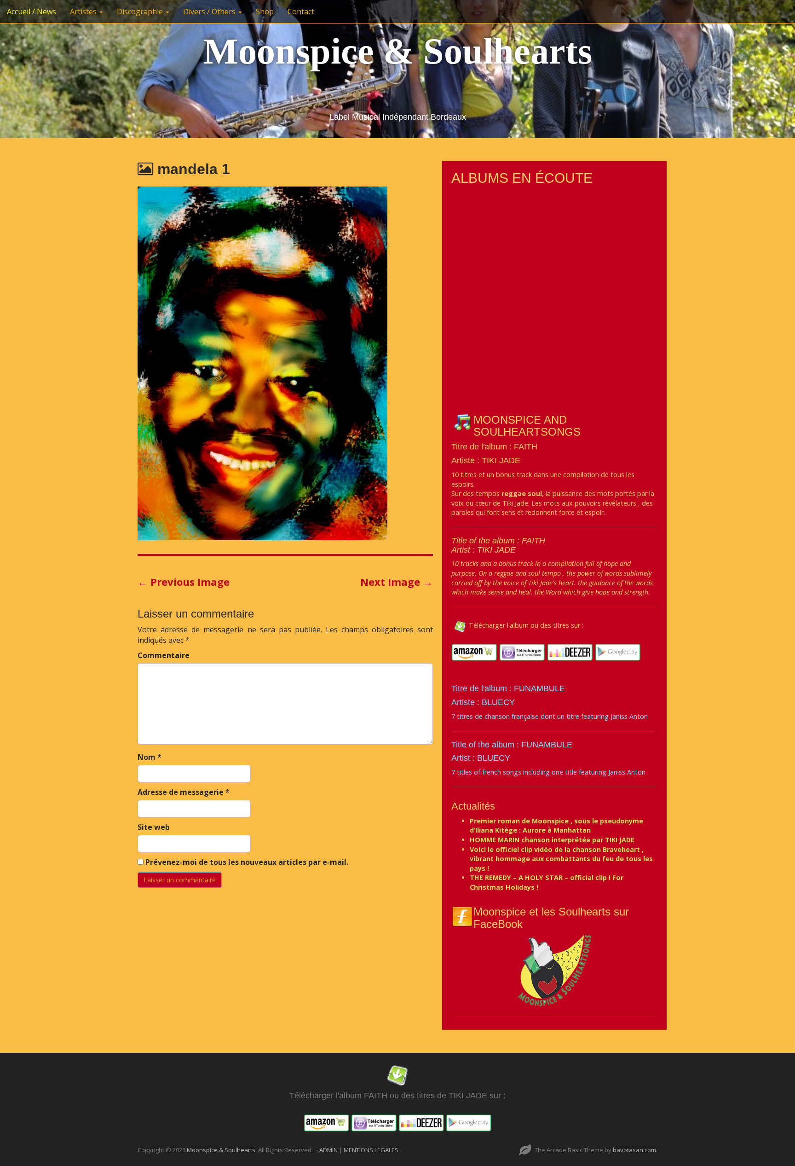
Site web (154, 827)
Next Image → (396, 582)
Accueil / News (31, 11)
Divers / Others (210, 11)
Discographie (141, 11)
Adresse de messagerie (184, 792)
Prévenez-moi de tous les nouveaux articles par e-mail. (246, 862)
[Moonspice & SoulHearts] (554, 970)
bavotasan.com (634, 1150)
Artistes (84, 11)
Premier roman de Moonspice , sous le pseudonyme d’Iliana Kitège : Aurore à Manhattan (556, 825)
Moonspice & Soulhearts (397, 51)
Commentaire (164, 655)
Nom (149, 757)
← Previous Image (184, 582)
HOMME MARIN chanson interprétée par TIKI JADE (552, 839)
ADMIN (329, 1150)
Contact (301, 11)
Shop (265, 11)
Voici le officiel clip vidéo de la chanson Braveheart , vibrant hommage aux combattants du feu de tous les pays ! (561, 859)
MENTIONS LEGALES (371, 1150)
